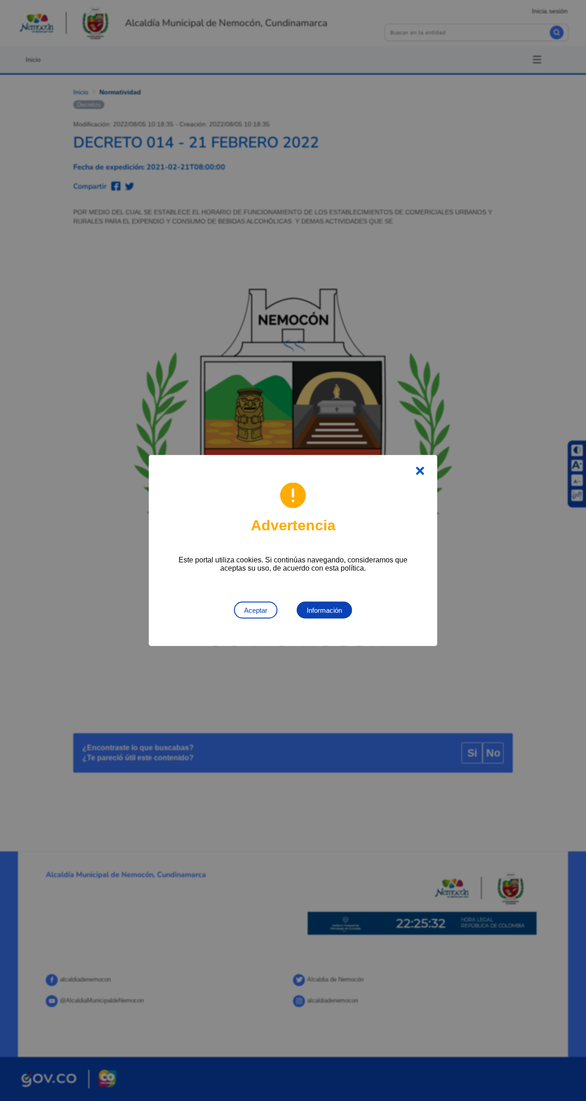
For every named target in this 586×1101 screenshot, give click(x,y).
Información (324, 610)
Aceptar (255, 610)
